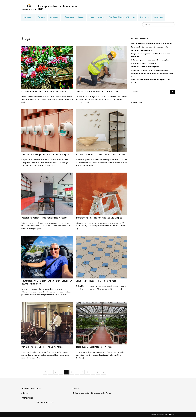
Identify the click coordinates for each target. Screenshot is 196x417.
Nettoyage (54, 17)
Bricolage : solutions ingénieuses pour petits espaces (101, 154)
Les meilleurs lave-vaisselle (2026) (143, 50)
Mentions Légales (42, 402)
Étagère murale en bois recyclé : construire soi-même (149, 70)
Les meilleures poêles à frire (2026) (143, 63)
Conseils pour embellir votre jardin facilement (43, 91)
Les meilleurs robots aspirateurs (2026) (145, 67)
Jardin (91, 17)
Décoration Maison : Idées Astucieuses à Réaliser (44, 217)
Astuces (101, 17)
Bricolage (27, 17)
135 (98, 372)
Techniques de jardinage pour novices (94, 347)
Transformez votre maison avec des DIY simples (99, 217)
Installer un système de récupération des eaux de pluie (150, 60)
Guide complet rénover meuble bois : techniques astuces (150, 47)
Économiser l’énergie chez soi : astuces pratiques (45, 154)
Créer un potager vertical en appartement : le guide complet (152, 44)
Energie (81, 17)
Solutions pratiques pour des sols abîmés (96, 281)
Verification (144, 17)
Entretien (41, 17)
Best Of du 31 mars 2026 (119, 17)
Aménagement (68, 17)
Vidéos (52, 402)
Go (134, 17)
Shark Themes (170, 414)
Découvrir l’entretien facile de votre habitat (97, 91)
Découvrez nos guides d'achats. (101, 393)
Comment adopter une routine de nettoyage (42, 347)
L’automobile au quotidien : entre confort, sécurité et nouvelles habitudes (46, 282)
